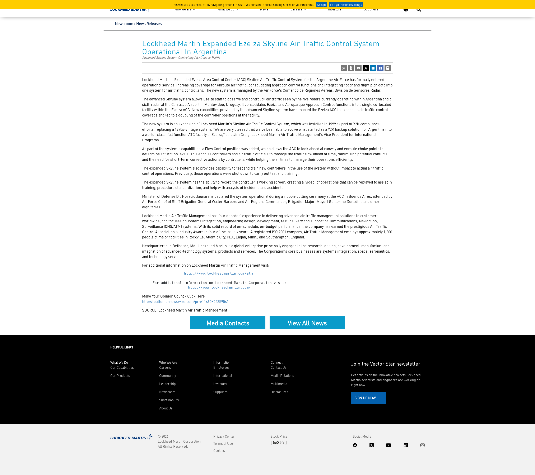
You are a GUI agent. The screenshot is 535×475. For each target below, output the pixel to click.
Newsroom (124, 23)
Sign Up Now (365, 397)
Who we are (182, 9)
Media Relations (282, 375)
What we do (225, 9)
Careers (296, 9)
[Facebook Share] (380, 68)
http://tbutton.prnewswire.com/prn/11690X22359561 (185, 301)
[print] (388, 68)
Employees (221, 367)
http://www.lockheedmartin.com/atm (218, 273)
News (264, 9)
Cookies (219, 450)
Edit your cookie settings (346, 5)
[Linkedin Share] (373, 68)
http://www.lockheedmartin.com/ (219, 287)
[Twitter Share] (366, 68)
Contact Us (279, 367)
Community (167, 375)
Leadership (167, 383)
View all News (307, 322)
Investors (334, 9)
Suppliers (371, 9)
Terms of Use (223, 443)
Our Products (120, 375)
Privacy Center (224, 436)
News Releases (149, 23)
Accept (321, 5)
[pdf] (351, 68)
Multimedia (279, 383)
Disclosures (279, 391)
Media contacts (227, 322)
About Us (166, 408)
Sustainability (169, 400)
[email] (358, 68)
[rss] (344, 68)
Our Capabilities (122, 367)
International (222, 375)
